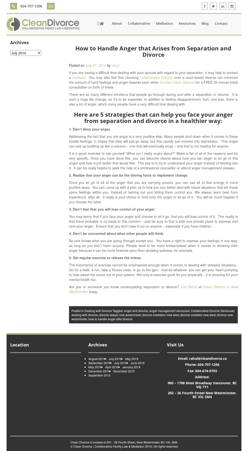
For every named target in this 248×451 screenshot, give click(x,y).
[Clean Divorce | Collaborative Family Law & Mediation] (43, 24)
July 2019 (115, 359)
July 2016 (120, 363)
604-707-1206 (30, 6)
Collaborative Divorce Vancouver (212, 311)
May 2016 (94, 367)
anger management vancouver (169, 311)
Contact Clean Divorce (177, 82)
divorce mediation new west (160, 315)
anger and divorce (136, 311)
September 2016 (99, 363)
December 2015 (99, 371)
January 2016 (131, 367)
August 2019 (96, 359)
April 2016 (112, 367)
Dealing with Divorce (98, 311)
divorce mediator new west (198, 315)
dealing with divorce (84, 315)
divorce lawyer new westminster (120, 315)
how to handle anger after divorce (110, 319)
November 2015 (124, 371)
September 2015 (99, 375)
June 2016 (138, 363)
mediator (78, 77)
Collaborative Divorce (156, 77)
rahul (115, 65)
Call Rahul (190, 286)
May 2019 (131, 359)
